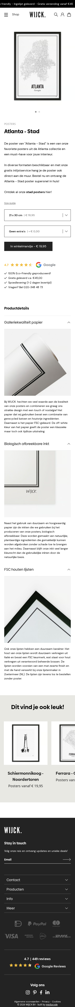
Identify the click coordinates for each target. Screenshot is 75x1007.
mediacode (52, 1004)
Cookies (56, 1001)
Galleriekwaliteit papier (23, 322)
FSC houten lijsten (19, 569)
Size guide (10, 203)
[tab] (36, 112)
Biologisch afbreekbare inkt (26, 443)
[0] (69, 14)
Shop (15, 14)
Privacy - (46, 1001)
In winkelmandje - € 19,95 (28, 246)
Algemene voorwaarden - (27, 1001)
